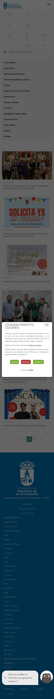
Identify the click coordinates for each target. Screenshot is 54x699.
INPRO (31, 370)
